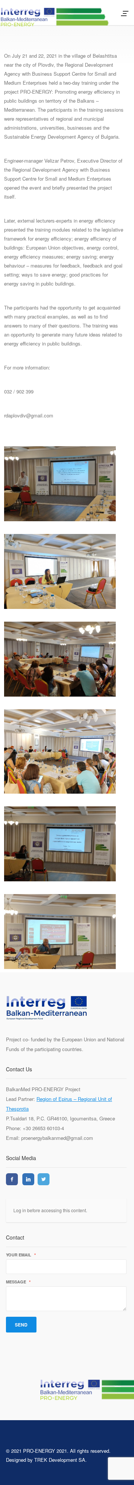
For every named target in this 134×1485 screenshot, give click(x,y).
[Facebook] (12, 1179)
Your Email (21, 1255)
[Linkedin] (28, 1179)
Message (18, 1282)
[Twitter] (44, 1179)
